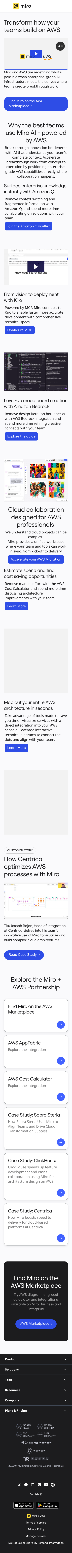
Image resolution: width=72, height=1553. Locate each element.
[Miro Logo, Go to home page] (22, 6)
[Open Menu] (6, 6)
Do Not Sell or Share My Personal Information (36, 1543)
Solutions (12, 1369)
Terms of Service (36, 1522)
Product (11, 1359)
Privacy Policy (36, 1529)
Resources (12, 1390)
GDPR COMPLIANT (50, 1434)
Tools (9, 1380)
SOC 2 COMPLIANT (28, 1434)
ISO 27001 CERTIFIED (49, 1426)
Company (12, 1400)
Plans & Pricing (16, 1410)
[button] (36, 267)
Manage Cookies (36, 1536)
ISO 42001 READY (27, 1426)
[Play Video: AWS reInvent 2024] (36, 54)
